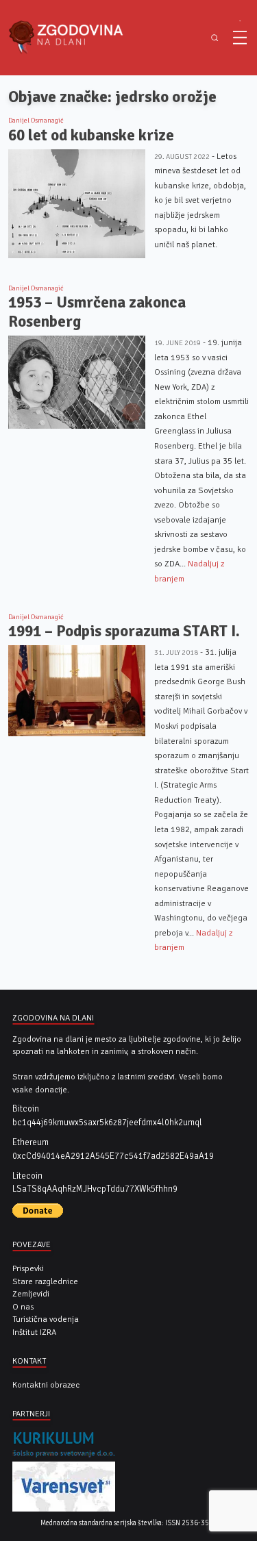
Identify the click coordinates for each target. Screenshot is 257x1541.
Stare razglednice (45, 1281)
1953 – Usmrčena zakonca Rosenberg (97, 311)
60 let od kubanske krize (91, 135)
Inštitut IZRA (34, 1332)
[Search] (214, 38)
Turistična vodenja (45, 1319)
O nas (23, 1306)
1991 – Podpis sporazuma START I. (124, 631)
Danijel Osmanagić (36, 120)
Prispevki (28, 1268)
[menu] (240, 38)
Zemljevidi (30, 1293)
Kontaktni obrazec (45, 1384)
